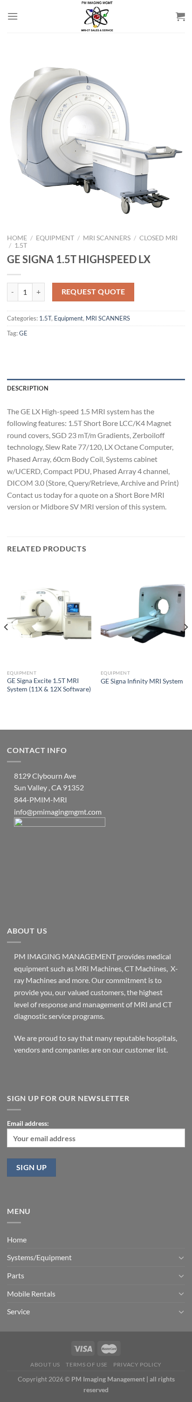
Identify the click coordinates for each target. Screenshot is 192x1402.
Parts (15, 1275)
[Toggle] (181, 1257)
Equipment (55, 238)
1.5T (20, 245)
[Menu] (12, 16)
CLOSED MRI (158, 238)
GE (23, 333)
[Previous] (6, 646)
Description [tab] (27, 388)
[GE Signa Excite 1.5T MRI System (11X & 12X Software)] (49, 614)
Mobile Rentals (31, 1293)
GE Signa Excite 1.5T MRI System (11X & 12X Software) (49, 685)
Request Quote (93, 291)
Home (17, 238)
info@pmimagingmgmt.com (58, 811)
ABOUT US (45, 1364)
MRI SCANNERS (106, 238)
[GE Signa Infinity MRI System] (143, 614)
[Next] (185, 646)
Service (18, 1311)
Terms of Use (86, 1364)
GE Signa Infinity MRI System (142, 681)
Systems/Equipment (39, 1257)
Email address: (28, 1123)
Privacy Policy (137, 1364)
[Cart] (180, 16)
